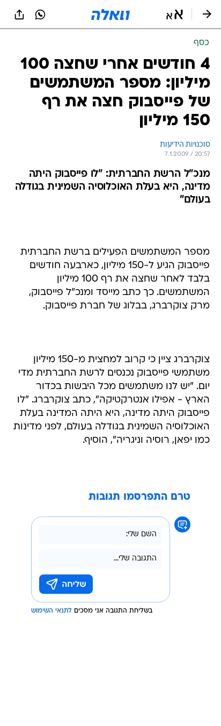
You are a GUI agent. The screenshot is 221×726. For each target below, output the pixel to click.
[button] (174, 14)
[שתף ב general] (19, 14)
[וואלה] (110, 14)
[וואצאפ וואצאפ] (40, 14)
